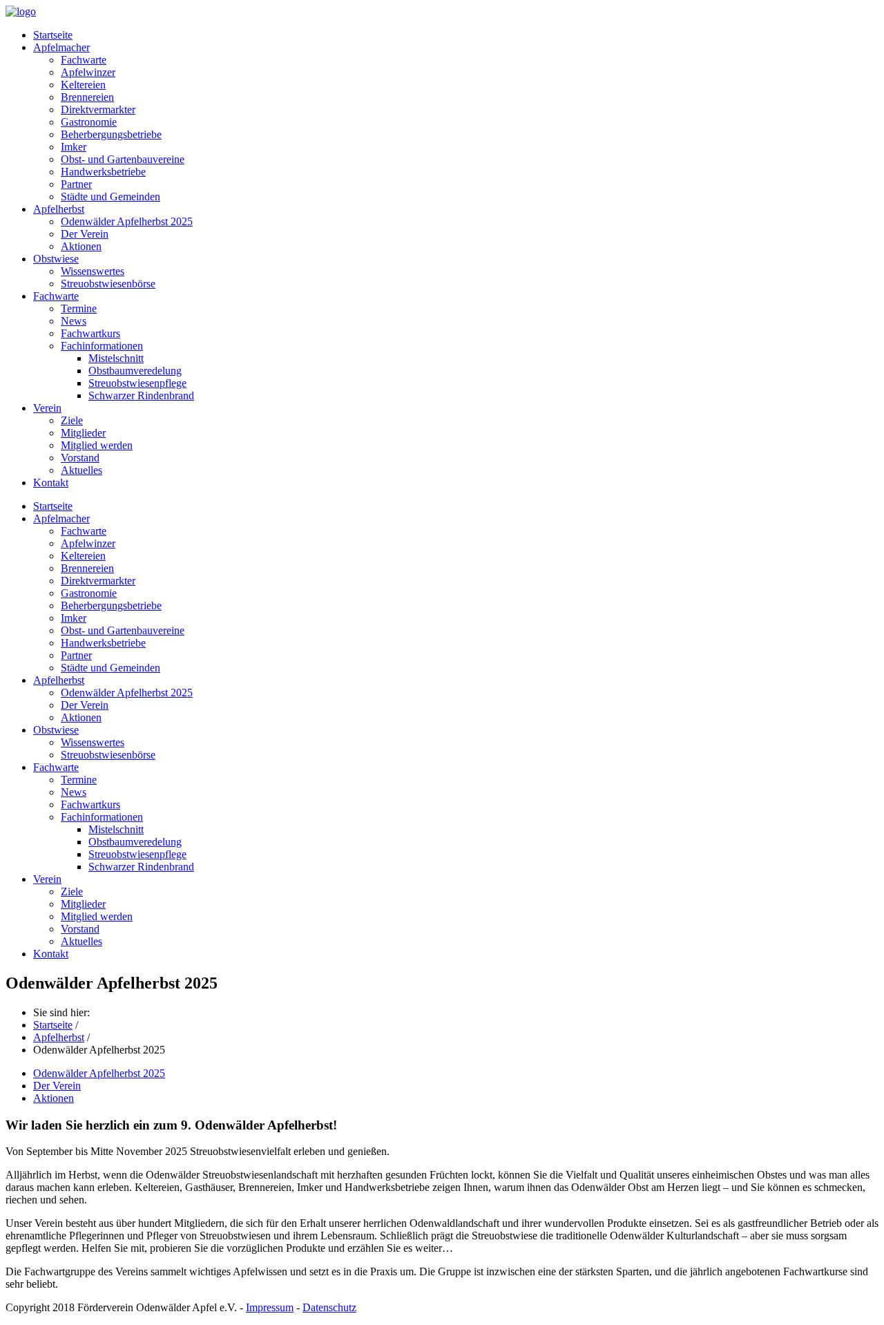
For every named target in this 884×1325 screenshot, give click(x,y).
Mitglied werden (97, 445)
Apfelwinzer (88, 72)
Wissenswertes (92, 271)
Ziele (72, 420)
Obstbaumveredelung (135, 370)
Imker (73, 147)
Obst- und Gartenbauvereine (122, 159)
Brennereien (87, 97)
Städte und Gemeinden (110, 196)
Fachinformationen (102, 346)
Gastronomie (89, 122)
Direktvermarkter (98, 109)
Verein (47, 408)
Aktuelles (81, 470)
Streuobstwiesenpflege (137, 383)
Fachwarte (83, 60)
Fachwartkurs (90, 333)
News (73, 321)
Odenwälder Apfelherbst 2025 (127, 221)
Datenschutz (329, 1307)
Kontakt (50, 482)
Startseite (53, 35)
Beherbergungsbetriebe (111, 134)
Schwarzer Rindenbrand (141, 395)
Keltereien (83, 84)
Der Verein (84, 234)
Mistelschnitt (116, 358)
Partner (76, 184)
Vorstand (80, 458)
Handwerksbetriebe (103, 172)
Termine (79, 308)
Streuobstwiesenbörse (108, 283)
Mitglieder (83, 433)
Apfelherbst (58, 209)
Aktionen (81, 246)
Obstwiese (56, 259)
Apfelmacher (61, 47)
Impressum (270, 1307)
